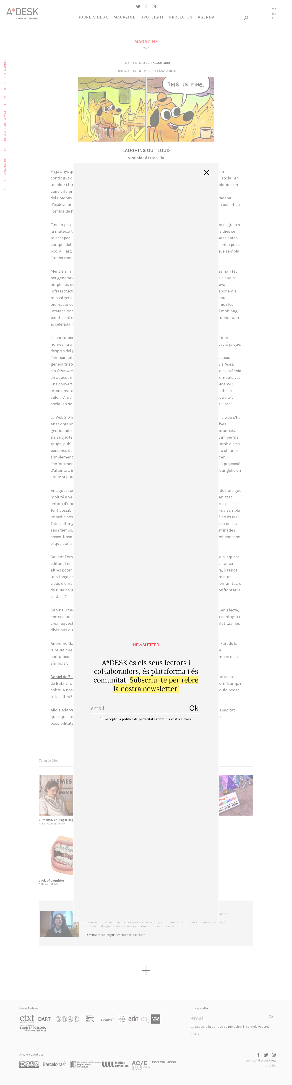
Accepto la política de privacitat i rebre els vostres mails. (148, 719)
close (206, 173)
